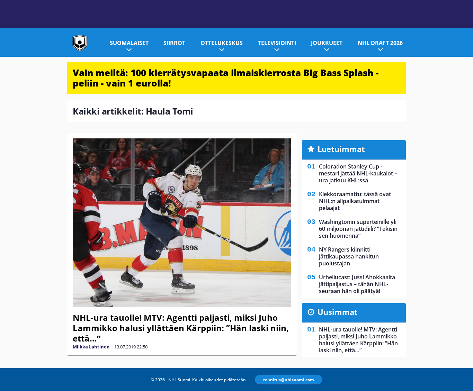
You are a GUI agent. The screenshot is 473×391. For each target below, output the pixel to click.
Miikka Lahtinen (91, 347)
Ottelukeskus (221, 43)
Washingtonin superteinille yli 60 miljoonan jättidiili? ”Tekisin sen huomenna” (358, 228)
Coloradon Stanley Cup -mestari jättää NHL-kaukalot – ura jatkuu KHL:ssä (358, 173)
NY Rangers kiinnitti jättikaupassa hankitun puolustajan (349, 256)
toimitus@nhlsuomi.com (288, 380)
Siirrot (174, 43)
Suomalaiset (129, 43)
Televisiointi (277, 43)
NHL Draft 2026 (380, 43)
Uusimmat (338, 312)
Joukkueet (326, 43)
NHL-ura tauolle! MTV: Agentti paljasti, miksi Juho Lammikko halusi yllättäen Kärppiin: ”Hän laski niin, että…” (181, 328)
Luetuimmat (341, 149)
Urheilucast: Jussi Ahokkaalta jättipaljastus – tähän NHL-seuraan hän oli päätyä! (357, 284)
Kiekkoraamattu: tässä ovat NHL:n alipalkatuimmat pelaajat (355, 201)
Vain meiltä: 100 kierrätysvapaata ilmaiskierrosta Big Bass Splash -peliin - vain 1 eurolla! (225, 77)
